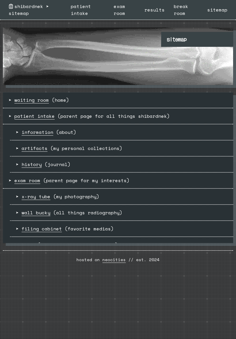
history (32, 164)
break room (181, 10)
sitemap (19, 13)
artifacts (34, 148)
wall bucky (36, 212)
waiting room (31, 100)
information (37, 132)
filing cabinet (42, 228)
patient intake (81, 10)
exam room (119, 10)
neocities (114, 260)
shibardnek (28, 6)
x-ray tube (36, 196)
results (154, 9)
